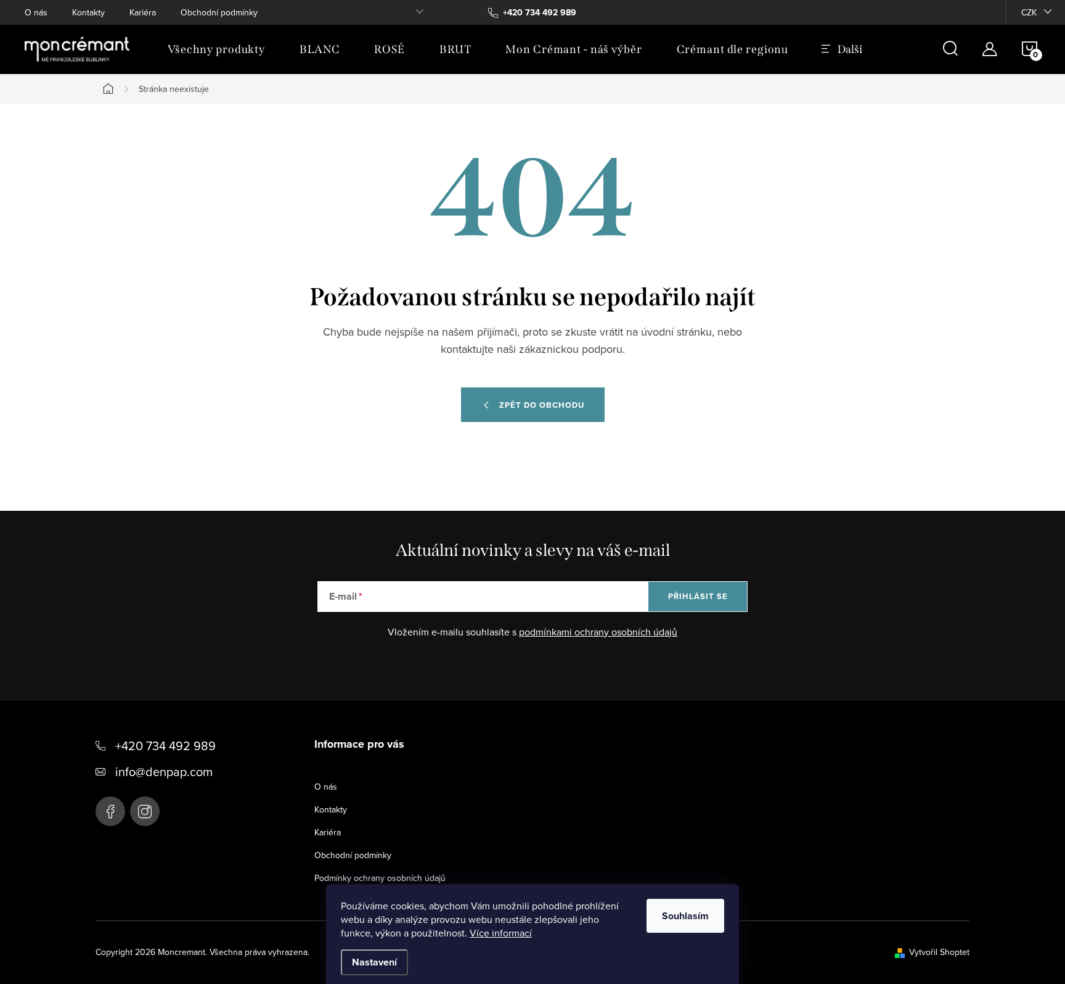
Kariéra (142, 12)
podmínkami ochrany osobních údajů (598, 632)
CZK (1029, 12)
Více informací (501, 933)
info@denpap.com (164, 771)
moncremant (145, 811)
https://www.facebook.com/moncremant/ (110, 811)
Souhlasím (685, 916)
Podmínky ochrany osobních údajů (380, 878)
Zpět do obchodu (541, 405)
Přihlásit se (698, 596)
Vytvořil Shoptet (939, 952)
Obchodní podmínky (219, 12)
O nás (36, 12)
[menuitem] (216, 49)
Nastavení (374, 962)
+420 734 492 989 (165, 746)
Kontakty (88, 12)
